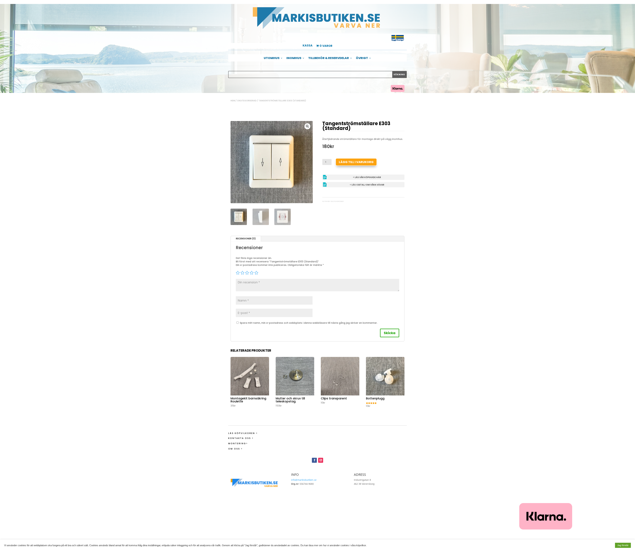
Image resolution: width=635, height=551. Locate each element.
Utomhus (271, 58)
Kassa (308, 45)
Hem (233, 100)
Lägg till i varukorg (356, 162)
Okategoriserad (246, 100)
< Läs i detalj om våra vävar (367, 184)
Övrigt (362, 58)
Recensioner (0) (246, 238)
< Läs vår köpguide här (367, 177)
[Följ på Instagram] (320, 460)
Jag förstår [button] (623, 545)
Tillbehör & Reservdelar (328, 58)
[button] (307, 126)
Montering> (238, 443)
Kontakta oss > (241, 438)
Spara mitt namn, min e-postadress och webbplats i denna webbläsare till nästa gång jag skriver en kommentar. (308, 323)
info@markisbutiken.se (304, 479)
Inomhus (293, 58)
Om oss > (235, 448)
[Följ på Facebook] (314, 460)
